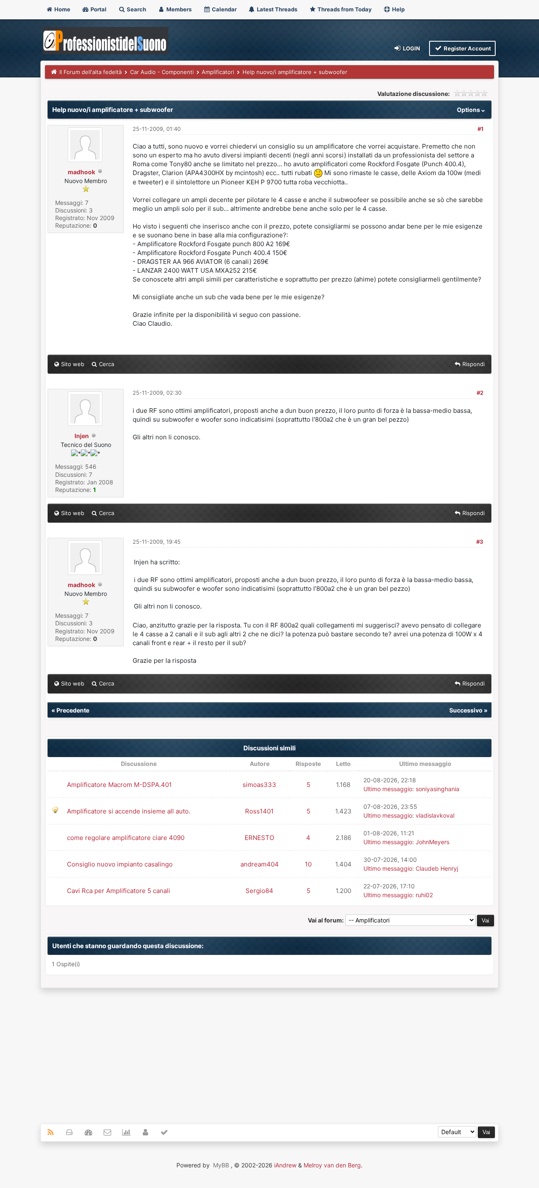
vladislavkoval (435, 815)
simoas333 (259, 785)
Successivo (466, 710)
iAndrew (285, 1165)
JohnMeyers (432, 841)
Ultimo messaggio (387, 788)
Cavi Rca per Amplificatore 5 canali (118, 891)
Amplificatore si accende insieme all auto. (128, 811)
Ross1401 (259, 811)
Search (135, 9)
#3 (479, 541)
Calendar (224, 9)
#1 (480, 128)
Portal (98, 9)
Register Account (467, 48)
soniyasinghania (437, 788)
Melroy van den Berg (332, 1165)
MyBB (221, 1165)
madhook (81, 171)
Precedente (72, 710)
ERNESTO (259, 838)
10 (308, 864)
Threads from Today (344, 9)
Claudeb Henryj (437, 868)
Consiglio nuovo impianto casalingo (120, 864)
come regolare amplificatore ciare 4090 (125, 838)
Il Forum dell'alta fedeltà (90, 72)
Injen (82, 435)
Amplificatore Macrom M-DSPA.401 (119, 785)
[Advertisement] (269, 1051)
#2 (480, 392)
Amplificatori (218, 72)
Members (178, 9)
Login (411, 48)
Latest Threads (276, 9)
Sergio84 (259, 891)
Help (398, 9)
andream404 (259, 864)
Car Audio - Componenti (162, 72)
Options (469, 109)
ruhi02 (424, 894)
